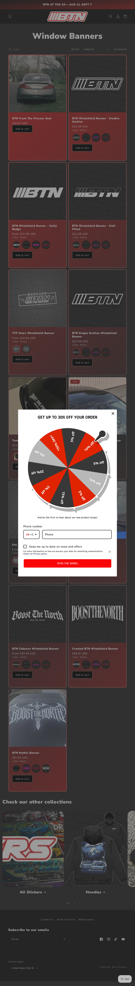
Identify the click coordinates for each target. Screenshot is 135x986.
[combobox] (31, 534)
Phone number (32, 526)
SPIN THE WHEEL (67, 563)
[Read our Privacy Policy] (110, 552)
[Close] (113, 413)
